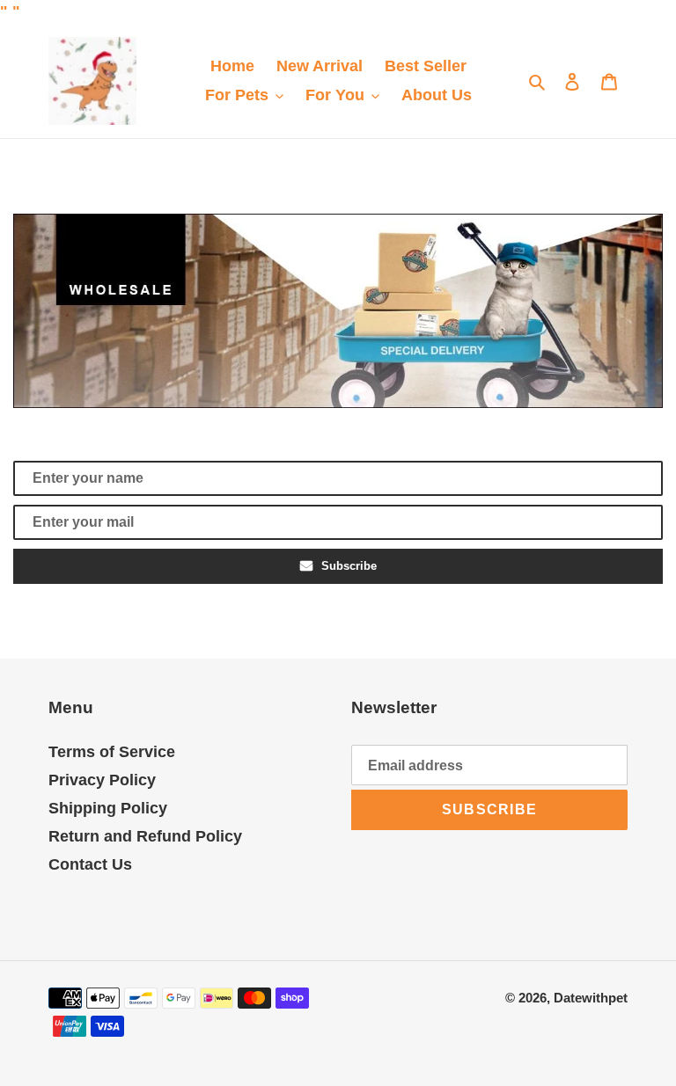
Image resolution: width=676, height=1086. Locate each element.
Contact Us (90, 864)
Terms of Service (111, 752)
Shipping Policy (107, 808)
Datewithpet (591, 997)
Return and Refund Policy (145, 836)
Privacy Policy (102, 780)
